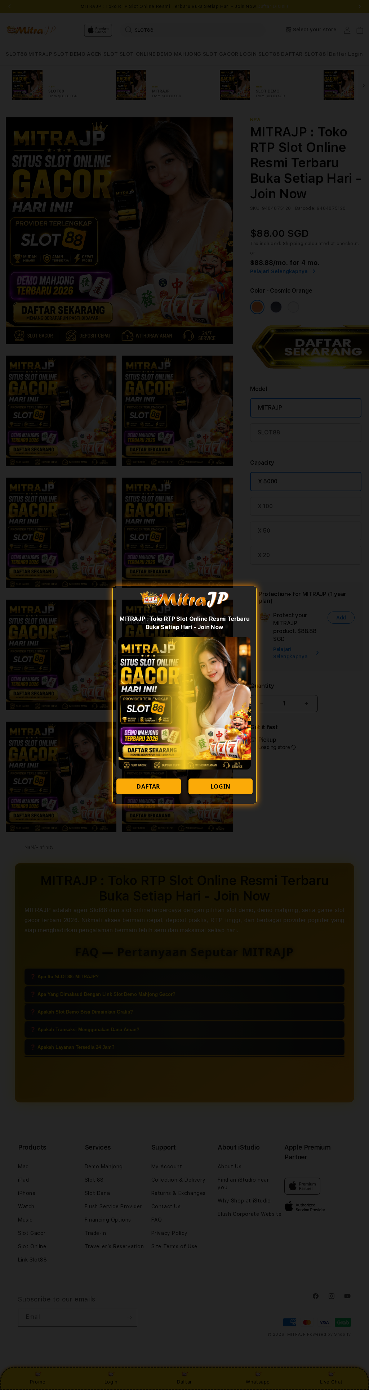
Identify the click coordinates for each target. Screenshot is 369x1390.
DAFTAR (148, 786)
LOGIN (220, 786)
